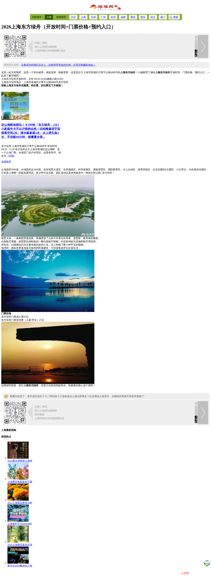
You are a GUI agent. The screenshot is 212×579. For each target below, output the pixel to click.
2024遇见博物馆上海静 (19, 460)
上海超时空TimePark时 (19, 523)
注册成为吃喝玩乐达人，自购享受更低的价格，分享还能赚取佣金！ (58, 65)
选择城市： (62, 17)
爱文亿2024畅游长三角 (19, 565)
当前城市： (38, 17)
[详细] (11, 156)
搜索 (175, 17)
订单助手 (206, 563)
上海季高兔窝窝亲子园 (19, 481)
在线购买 (6, 161)
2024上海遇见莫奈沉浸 (19, 544)
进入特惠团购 (196, 46)
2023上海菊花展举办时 (19, 502)
